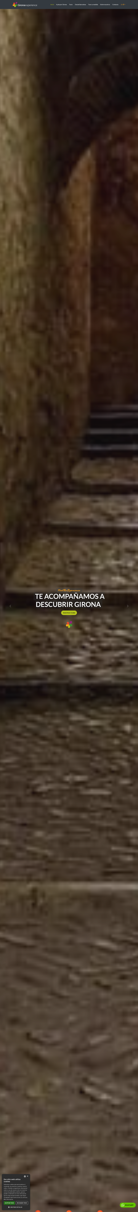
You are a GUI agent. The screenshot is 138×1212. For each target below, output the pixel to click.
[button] (10, 606)
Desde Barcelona (80, 4)
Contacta (115, 4)
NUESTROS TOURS (69, 613)
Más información (8, 1199)
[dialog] (16, 1192)
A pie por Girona (61, 4)
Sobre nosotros (105, 4)
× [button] (27, 1176)
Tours (71, 4)
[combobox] (25, 1176)
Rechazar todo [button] (22, 1203)
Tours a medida (93, 4)
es (122, 4)
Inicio (52, 4)
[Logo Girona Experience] (25, 4)
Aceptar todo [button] (9, 1203)
